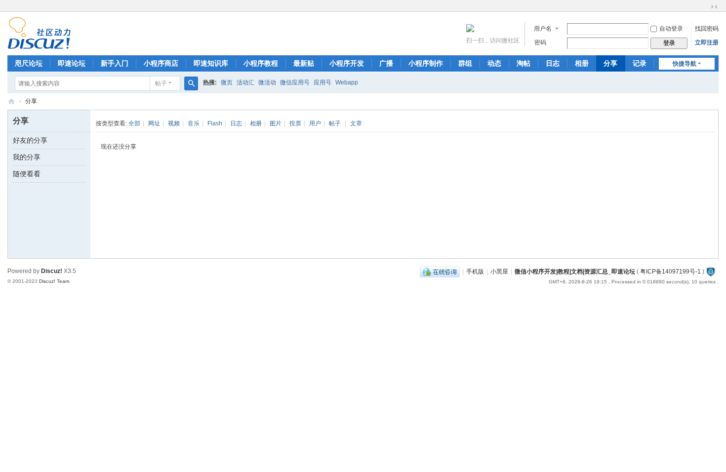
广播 (386, 63)
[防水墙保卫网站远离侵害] (711, 271)
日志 (553, 63)
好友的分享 (30, 140)
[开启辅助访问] (704, 6)
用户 (315, 123)
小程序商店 (161, 63)
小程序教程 (260, 63)
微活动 (267, 82)
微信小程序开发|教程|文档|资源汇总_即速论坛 (11, 101)
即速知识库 (211, 63)
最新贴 (303, 63)
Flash (214, 123)
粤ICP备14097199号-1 (670, 271)
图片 (276, 123)
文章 (356, 123)
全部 (134, 123)
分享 (610, 63)
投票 (295, 123)
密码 (540, 42)
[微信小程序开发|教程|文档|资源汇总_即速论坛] (39, 44)
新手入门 (114, 63)
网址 (154, 123)
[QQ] (440, 271)
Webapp (346, 82)
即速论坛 (71, 63)
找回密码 (707, 28)
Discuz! (51, 271)
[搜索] (191, 83)
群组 (465, 63)
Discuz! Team (54, 281)
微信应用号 (295, 82)
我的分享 (26, 157)
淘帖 (523, 63)
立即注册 (707, 42)
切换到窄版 (714, 6)
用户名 (543, 28)
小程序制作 (425, 63)
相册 (582, 63)
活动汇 (245, 82)
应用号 (322, 82)
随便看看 (26, 174)
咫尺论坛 (28, 63)
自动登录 (671, 28)
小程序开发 (346, 63)
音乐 (194, 123)
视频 (174, 123)
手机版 (475, 271)
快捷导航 (684, 63)
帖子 (161, 83)
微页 (227, 82)
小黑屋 (499, 271)
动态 (494, 63)
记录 (639, 63)
